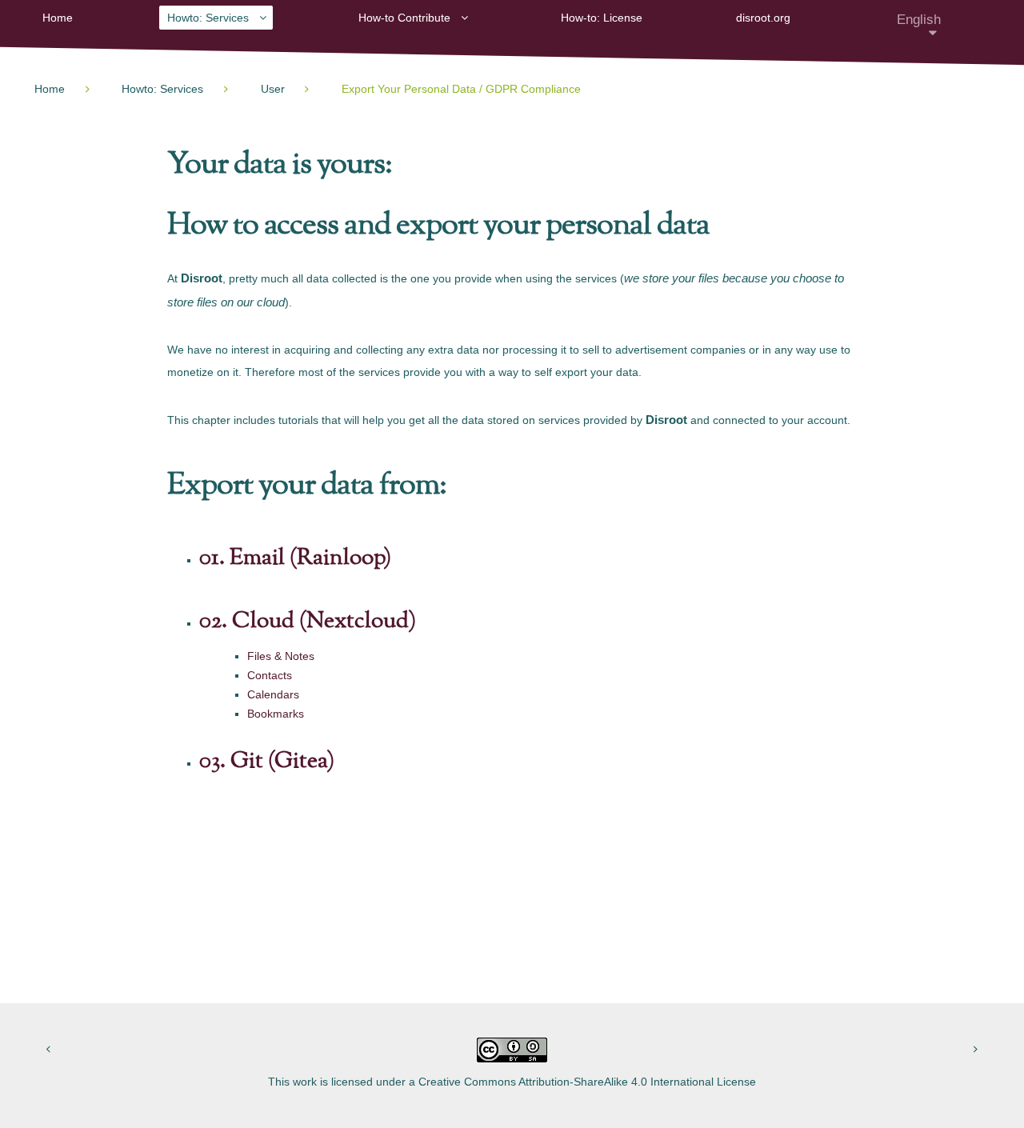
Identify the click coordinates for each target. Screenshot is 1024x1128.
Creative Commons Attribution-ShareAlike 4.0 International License (587, 1081)
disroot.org (763, 17)
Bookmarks (275, 713)
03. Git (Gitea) (266, 762)
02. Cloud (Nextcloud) (307, 622)
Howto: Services (208, 17)
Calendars (273, 694)
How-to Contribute (404, 17)
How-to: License (601, 17)
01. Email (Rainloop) (295, 558)
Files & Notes (280, 656)
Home (57, 17)
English (919, 19)
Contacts (269, 675)
